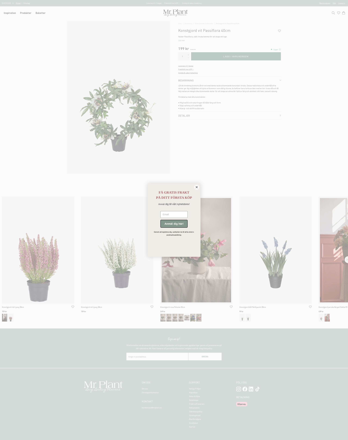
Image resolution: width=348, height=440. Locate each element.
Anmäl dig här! (174, 223)
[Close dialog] (197, 187)
